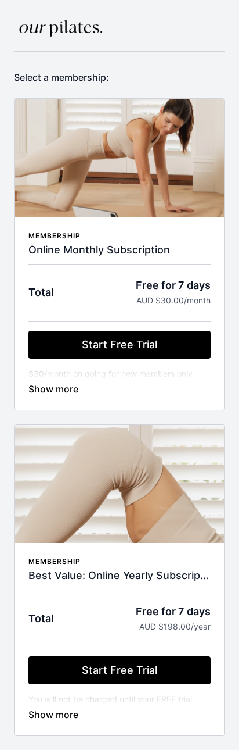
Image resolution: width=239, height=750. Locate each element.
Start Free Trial (119, 344)
